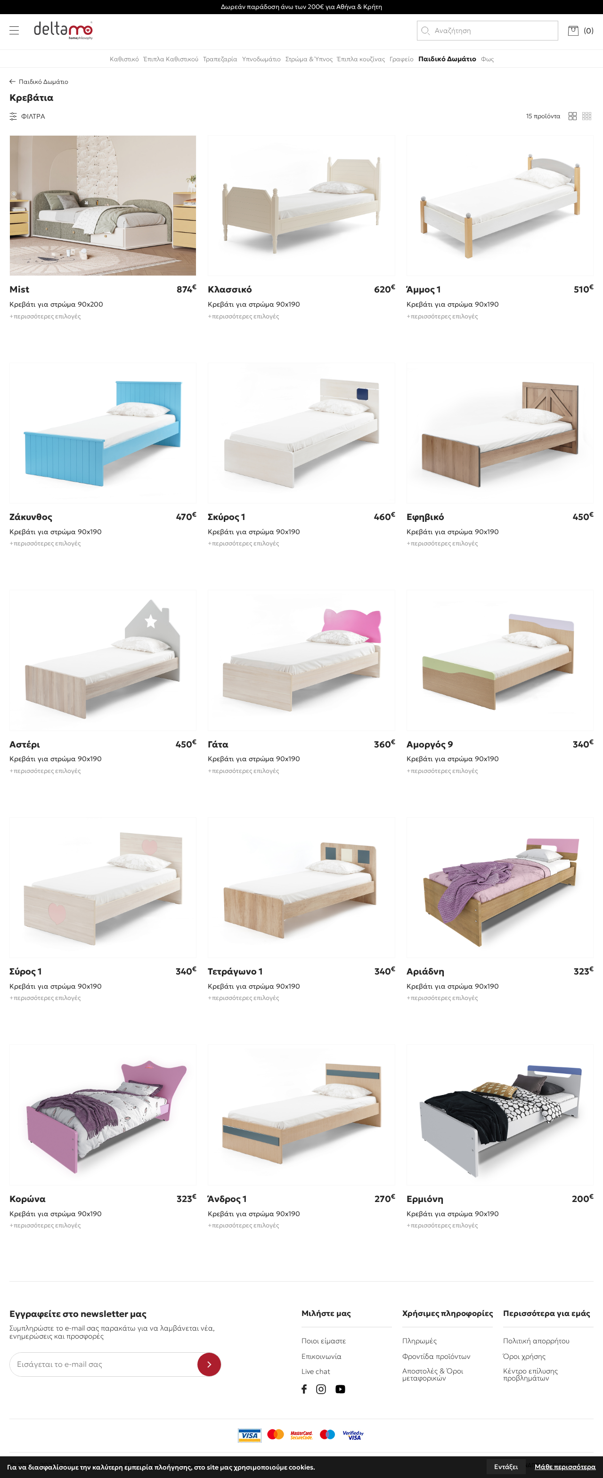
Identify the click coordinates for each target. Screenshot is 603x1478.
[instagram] (321, 1389)
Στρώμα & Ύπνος (309, 59)
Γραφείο (402, 59)
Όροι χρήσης (524, 1356)
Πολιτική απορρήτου (536, 1340)
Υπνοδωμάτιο (261, 59)
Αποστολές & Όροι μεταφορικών (432, 1374)
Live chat (316, 1371)
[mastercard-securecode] (301, 1436)
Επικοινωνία (322, 1356)
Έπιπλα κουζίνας (361, 59)
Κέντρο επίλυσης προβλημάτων (530, 1374)
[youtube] (340, 1389)
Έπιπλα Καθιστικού (171, 59)
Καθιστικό (124, 59)
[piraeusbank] (353, 1436)
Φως (487, 59)
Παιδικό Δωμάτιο (447, 59)
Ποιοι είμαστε (324, 1340)
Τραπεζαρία (220, 59)
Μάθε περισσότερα (565, 1466)
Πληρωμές (419, 1340)
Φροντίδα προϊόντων (436, 1356)
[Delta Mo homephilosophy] (63, 30)
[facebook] (304, 1389)
